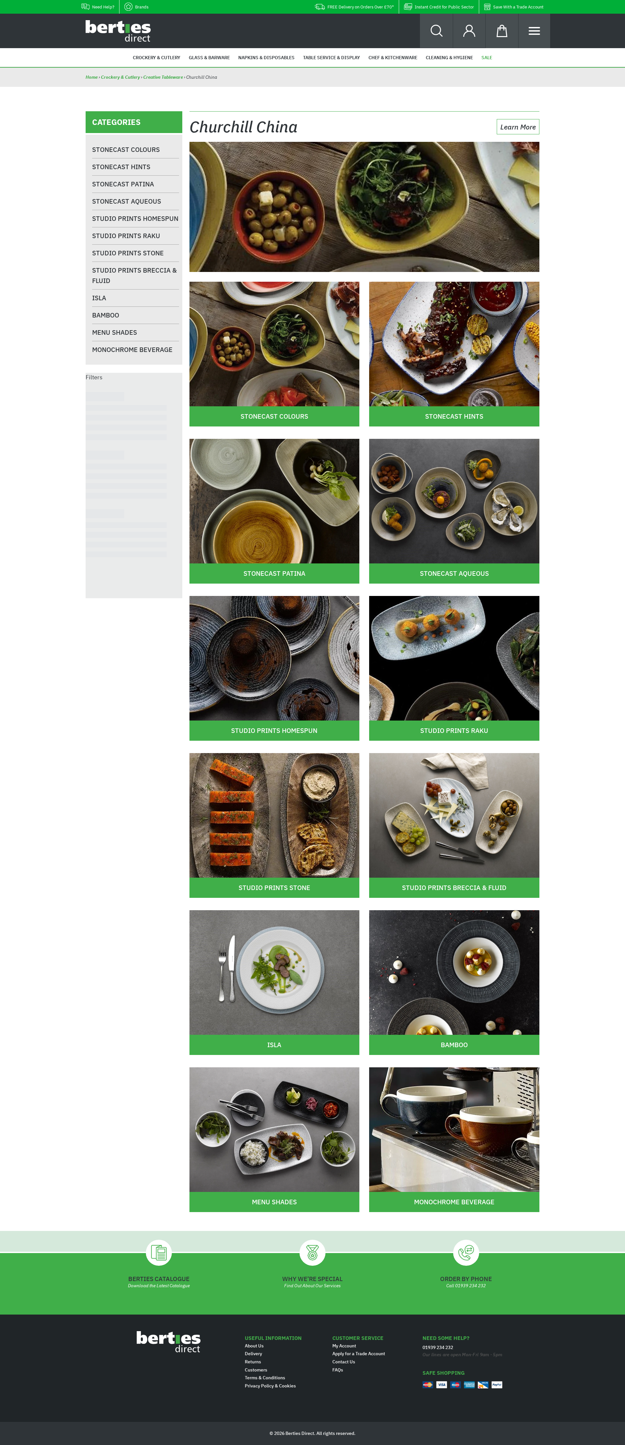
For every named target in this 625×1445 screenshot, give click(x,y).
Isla (99, 297)
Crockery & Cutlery (120, 77)
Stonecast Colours (126, 149)
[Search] (437, 31)
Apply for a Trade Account (358, 1354)
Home (92, 77)
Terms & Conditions (265, 1378)
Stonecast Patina (123, 184)
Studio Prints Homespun (135, 218)
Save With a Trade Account (518, 7)
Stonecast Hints (121, 166)
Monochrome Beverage (132, 349)
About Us (254, 1346)
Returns (253, 1362)
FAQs (337, 1370)
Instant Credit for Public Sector (444, 7)
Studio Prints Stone (128, 253)
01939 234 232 (470, 1286)
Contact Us (343, 1362)
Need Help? (103, 7)
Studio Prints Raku (126, 235)
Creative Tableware (163, 77)
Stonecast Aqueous (126, 201)
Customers (256, 1370)
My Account (344, 1346)
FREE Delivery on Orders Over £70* (360, 7)
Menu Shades (114, 332)
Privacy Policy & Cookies (270, 1386)
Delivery (253, 1354)
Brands (141, 7)
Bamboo (105, 315)
